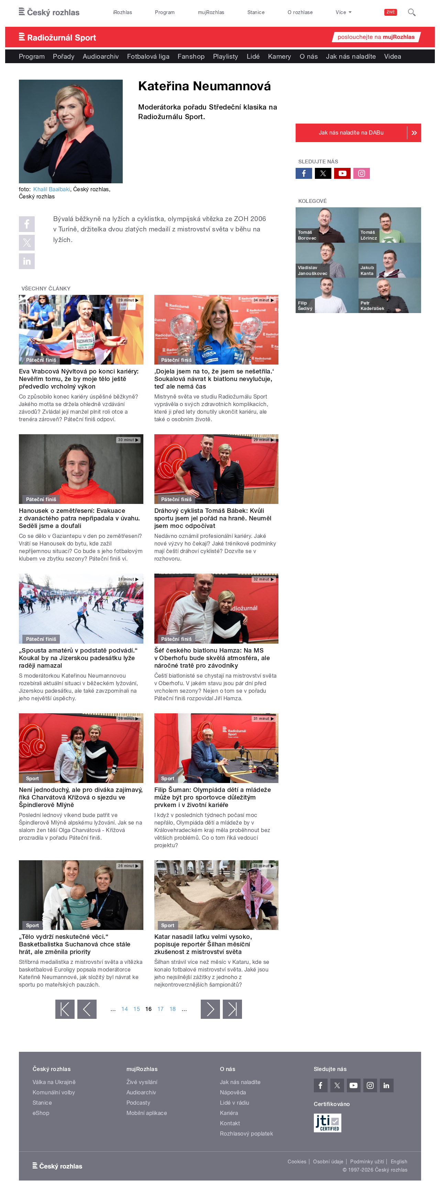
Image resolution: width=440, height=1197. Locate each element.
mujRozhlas (211, 12)
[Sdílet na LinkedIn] (27, 261)
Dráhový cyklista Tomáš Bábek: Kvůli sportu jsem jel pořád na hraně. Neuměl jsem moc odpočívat (213, 518)
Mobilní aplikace (146, 1113)
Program (165, 12)
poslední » (232, 1009)
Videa (392, 56)
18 (172, 1009)
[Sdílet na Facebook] (27, 224)
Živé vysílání (141, 1082)
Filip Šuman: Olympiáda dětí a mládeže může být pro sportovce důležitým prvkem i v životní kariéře (212, 797)
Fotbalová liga (148, 56)
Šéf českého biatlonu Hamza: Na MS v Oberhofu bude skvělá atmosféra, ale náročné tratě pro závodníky (212, 658)
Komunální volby (54, 1092)
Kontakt (230, 1123)
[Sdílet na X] (27, 243)
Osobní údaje (328, 1161)
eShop (41, 1113)
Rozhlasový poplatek (246, 1133)
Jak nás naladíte (351, 56)
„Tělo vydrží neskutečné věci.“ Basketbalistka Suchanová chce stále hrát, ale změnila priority (75, 944)
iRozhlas (122, 12)
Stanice (256, 12)
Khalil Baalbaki (51, 189)
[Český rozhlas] (49, 12)
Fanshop (191, 56)
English (399, 1161)
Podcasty (138, 1103)
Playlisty (226, 56)
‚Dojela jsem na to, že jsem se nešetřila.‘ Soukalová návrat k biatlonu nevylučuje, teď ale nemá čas (214, 379)
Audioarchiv (101, 56)
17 (160, 1009)
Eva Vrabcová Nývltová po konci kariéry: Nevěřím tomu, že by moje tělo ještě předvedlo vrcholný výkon (79, 379)
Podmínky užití (367, 1161)
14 (124, 1009)
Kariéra (229, 1113)
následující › (210, 1009)
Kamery (280, 56)
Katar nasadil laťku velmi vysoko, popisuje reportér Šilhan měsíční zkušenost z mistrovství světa (203, 944)
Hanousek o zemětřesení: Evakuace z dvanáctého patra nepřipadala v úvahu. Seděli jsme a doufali (79, 518)
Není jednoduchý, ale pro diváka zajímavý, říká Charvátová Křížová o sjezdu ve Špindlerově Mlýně (81, 797)
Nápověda (233, 1092)
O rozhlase (300, 12)
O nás (309, 56)
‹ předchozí (87, 1009)
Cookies (297, 1161)
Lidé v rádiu (235, 1103)
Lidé (253, 56)
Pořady (64, 56)
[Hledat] (412, 12)
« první (65, 1009)
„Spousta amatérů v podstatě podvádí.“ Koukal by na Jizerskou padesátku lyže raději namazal (78, 658)
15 (136, 1009)
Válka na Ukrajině (54, 1082)
